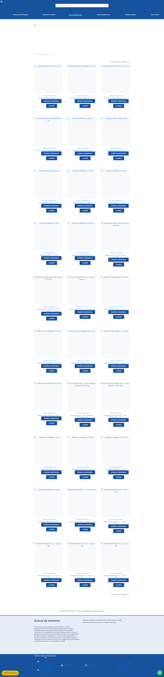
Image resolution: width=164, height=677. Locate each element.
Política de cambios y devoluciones (122, 672)
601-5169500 (68, 665)
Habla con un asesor (10, 673)
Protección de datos (123, 668)
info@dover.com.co (93, 665)
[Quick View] (39, 103)
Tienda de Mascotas (75, 15)
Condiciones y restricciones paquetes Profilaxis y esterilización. (123, 664)
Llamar (51, 106)
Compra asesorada (51, 101)
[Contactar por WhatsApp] (159, 672)
